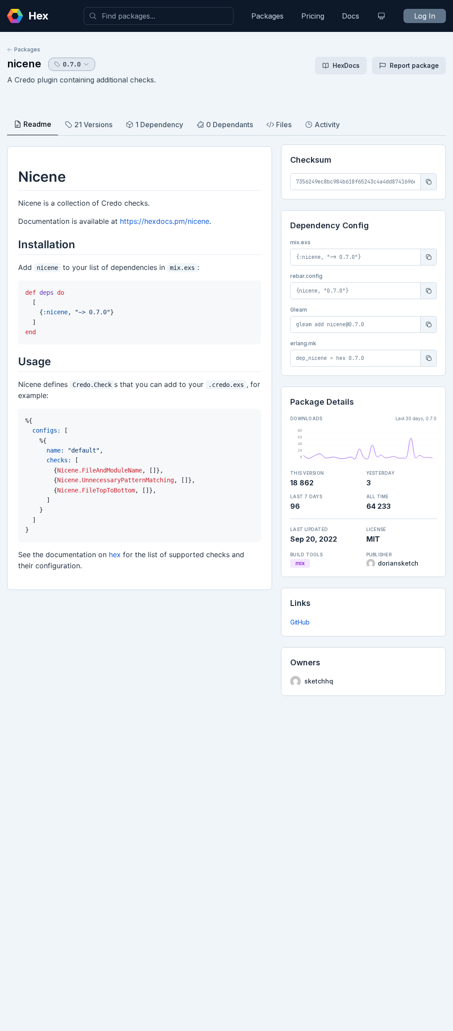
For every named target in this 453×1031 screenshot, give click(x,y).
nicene (24, 63)
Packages (267, 16)
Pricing (312, 16)
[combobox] (159, 16)
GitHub (300, 622)
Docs (350, 16)
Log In (424, 16)
